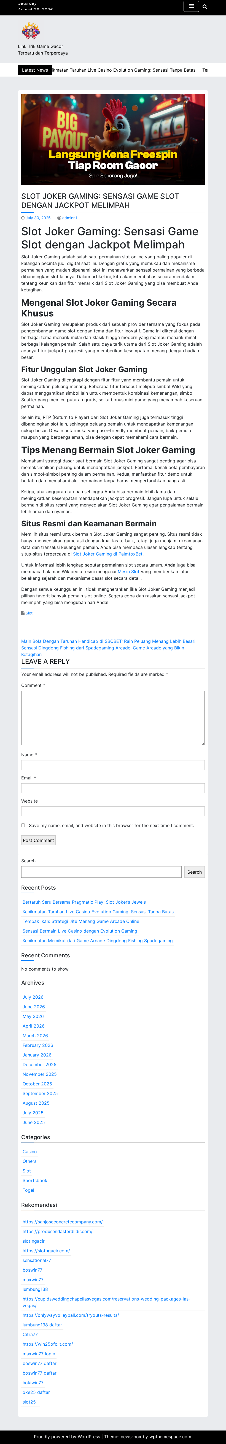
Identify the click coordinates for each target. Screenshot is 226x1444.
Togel (28, 1190)
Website (29, 801)
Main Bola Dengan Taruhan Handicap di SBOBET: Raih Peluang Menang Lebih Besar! (108, 641)
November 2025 (40, 1074)
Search (28, 860)
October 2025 (37, 1084)
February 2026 (38, 1045)
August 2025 (36, 1103)
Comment (33, 685)
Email (28, 778)
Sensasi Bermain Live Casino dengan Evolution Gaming (80, 931)
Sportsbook (35, 1180)
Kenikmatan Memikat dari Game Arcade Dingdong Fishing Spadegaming (98, 940)
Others (29, 1161)
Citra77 (30, 1334)
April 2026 (34, 1026)
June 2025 (34, 1122)
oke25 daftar (36, 1392)
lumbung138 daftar (42, 1324)
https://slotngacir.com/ (46, 1250)
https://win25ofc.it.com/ (48, 1344)
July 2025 (33, 1112)
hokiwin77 (33, 1382)
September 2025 (40, 1093)
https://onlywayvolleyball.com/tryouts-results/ (71, 1315)
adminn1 (69, 217)
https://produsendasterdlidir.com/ (58, 1231)
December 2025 (40, 1064)
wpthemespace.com (170, 1436)
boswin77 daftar (40, 1363)
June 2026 (34, 1006)
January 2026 (37, 1055)
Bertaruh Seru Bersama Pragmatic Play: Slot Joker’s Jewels (84, 902)
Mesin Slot (128, 571)
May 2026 (33, 1016)
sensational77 (37, 1260)
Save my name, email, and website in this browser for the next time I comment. (111, 825)
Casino (30, 1151)
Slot (29, 613)
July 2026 (33, 997)
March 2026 (35, 1035)
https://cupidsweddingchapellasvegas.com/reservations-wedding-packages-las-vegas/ (106, 1302)
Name (29, 754)
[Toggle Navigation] (191, 6)
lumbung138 (35, 1289)
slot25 (29, 1402)
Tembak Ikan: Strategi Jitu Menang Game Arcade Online (81, 921)
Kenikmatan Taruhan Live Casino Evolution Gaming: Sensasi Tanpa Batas (98, 911)
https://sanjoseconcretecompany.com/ (63, 1221)
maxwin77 (33, 1279)
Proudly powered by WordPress (67, 1436)
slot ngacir (34, 1241)
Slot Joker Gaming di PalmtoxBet (107, 554)
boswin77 (32, 1270)
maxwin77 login (39, 1353)
